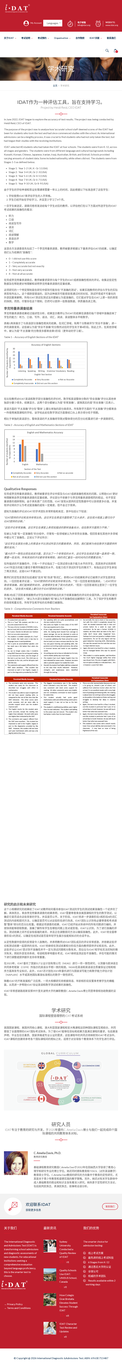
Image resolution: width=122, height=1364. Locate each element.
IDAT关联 (94, 38)
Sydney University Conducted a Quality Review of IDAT (67, 1249)
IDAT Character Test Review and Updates (68, 1327)
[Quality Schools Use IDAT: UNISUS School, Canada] (50, 1274)
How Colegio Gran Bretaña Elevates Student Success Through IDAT (68, 1303)
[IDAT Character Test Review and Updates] (50, 1328)
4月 (63, 1337)
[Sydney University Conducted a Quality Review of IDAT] (50, 1246)
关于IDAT (9, 38)
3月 (63, 1287)
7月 (64, 1262)
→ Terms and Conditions (17, 1307)
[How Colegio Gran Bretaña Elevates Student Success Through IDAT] (50, 1299)
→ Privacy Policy (13, 1304)
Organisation (61, 38)
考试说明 (25, 38)
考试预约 (42, 38)
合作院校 (80, 38)
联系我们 (111, 38)
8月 (64, 1316)
